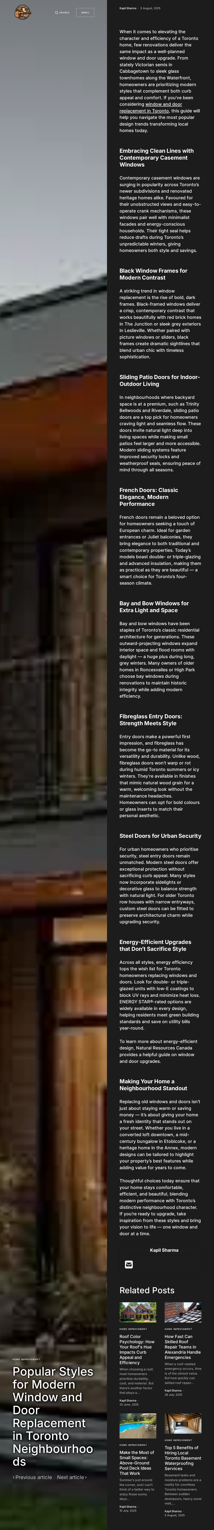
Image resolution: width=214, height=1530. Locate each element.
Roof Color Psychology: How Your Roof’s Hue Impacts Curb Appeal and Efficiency (137, 1349)
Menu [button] (85, 12)
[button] (62, 12)
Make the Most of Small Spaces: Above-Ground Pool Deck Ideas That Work (137, 1463)
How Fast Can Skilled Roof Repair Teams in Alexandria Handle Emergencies (183, 1347)
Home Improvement (26, 1359)
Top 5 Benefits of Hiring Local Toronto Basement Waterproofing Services (183, 1458)
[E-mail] (129, 1266)
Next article (70, 1477)
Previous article (33, 1477)
